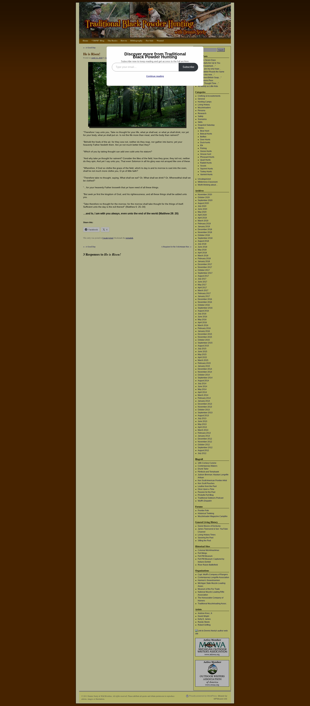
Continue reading (155, 76)
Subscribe (188, 67)
